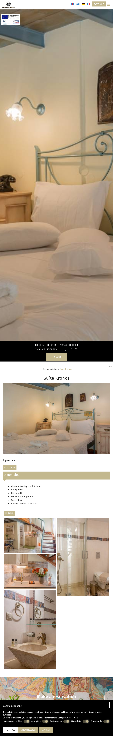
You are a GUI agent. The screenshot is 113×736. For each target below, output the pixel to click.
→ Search (57, 357)
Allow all (46, 730)
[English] (72, 4)
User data (76, 721)
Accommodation (50, 369)
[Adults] (63, 349)
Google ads (96, 721)
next (110, 366)
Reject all (10, 730)
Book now (98, 4)
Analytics (36, 721)
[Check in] (40, 349)
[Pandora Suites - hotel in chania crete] (8, 4)
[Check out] (52, 349)
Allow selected (28, 730)
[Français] (89, 4)
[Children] (73, 349)
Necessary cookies (13, 721)
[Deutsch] (83, 4)
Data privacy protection (68, 718)
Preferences (56, 721)
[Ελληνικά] (78, 4)
